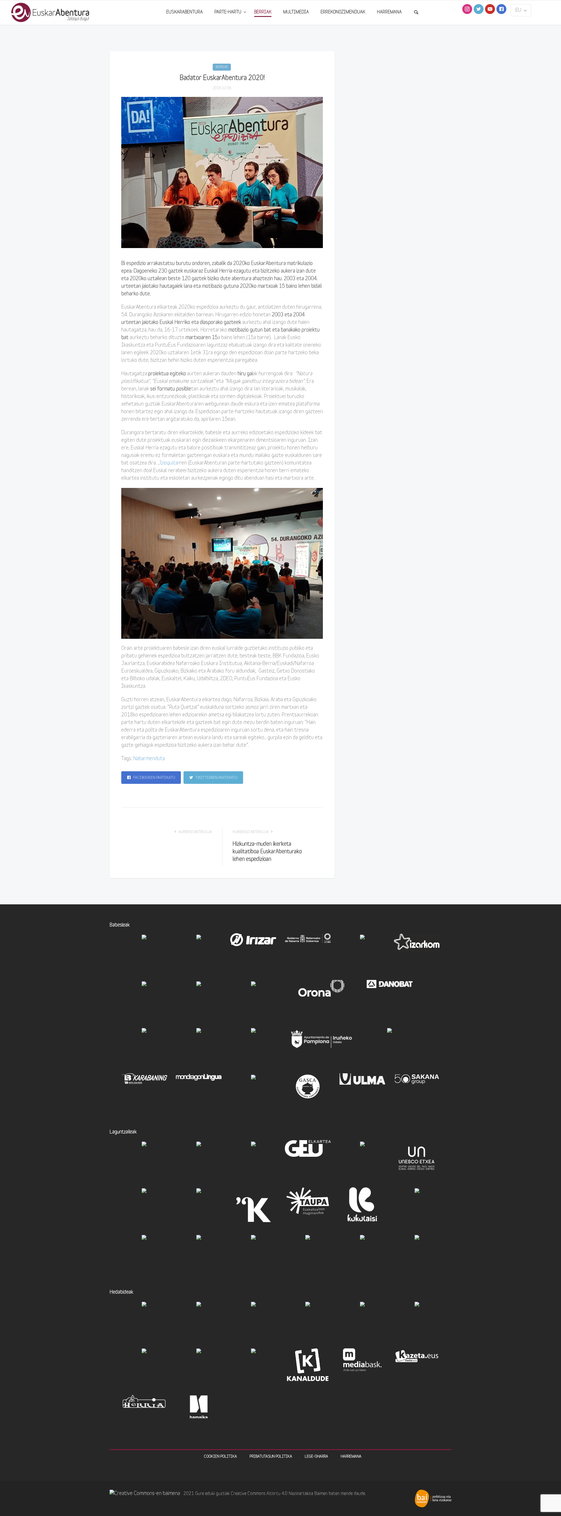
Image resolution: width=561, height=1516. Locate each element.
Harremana (389, 12)
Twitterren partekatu (216, 778)
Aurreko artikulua (195, 832)
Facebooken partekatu (153, 778)
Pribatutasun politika (271, 1457)
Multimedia (296, 12)
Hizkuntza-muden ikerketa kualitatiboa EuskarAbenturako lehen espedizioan (267, 852)
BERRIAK (222, 67)
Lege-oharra (316, 1457)
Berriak (262, 12)
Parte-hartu (228, 12)
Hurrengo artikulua (251, 832)
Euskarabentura (184, 12)
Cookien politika (220, 1457)
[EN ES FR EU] (521, 10)
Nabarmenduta (149, 758)
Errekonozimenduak (343, 12)
